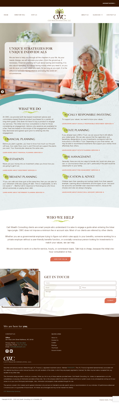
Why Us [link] (34, 15)
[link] (2, 91)
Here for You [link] (19, 15)
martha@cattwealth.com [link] (18, 347)
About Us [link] (85, 15)
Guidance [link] (97, 15)
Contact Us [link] (111, 15)
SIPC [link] (73, 367)
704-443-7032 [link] (22, 345)
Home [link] (6, 15)
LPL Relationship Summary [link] (12, 391)
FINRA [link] (69, 367)
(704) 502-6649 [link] (21, 343)
